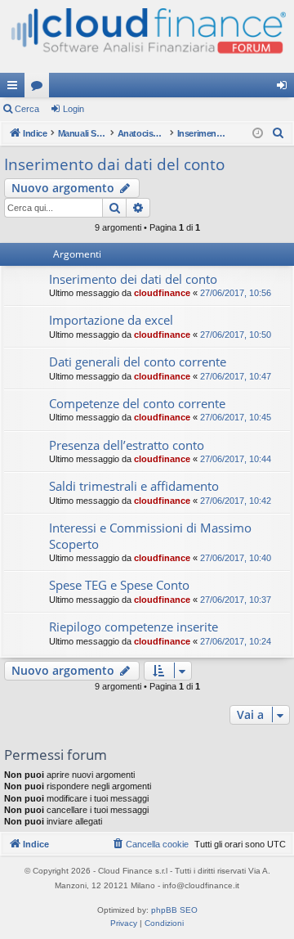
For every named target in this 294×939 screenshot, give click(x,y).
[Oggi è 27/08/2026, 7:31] (257, 133)
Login (73, 109)
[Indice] (147, 36)
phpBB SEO (174, 909)
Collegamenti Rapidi (15, 88)
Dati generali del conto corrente (137, 361)
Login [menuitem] (285, 88)
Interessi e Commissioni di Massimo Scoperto (150, 535)
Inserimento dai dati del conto (114, 164)
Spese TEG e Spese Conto (119, 585)
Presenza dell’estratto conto (126, 445)
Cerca (27, 109)
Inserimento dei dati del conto (133, 279)
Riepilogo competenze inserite (133, 626)
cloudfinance (162, 293)
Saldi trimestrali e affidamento (134, 486)
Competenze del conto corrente (137, 403)
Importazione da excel (111, 320)
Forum (40, 88)
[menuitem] (278, 133)
